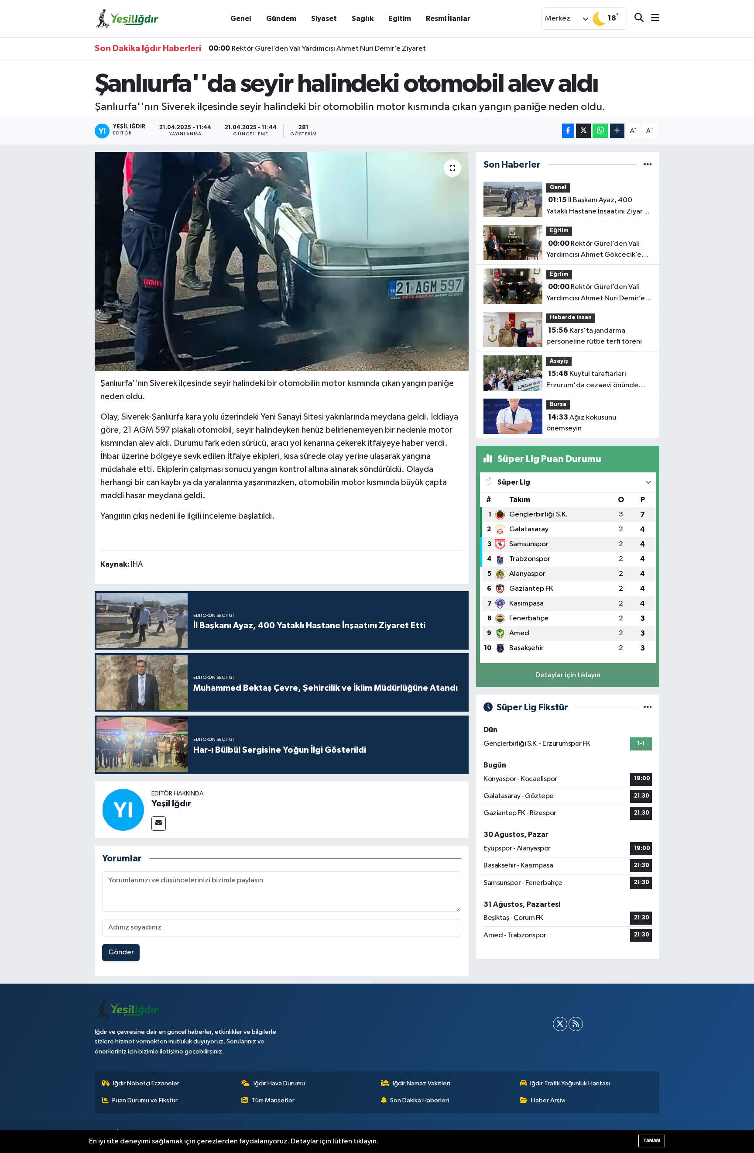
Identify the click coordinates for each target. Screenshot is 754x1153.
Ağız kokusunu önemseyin (581, 423)
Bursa (558, 404)
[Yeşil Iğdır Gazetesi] (127, 18)
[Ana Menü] (651, 18)
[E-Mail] (158, 823)
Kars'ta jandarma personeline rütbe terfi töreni (594, 336)
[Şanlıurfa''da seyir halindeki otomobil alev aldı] (282, 261)
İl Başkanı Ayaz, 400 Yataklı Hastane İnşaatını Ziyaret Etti (598, 206)
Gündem (281, 18)
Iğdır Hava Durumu (279, 1083)
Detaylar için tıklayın (567, 675)
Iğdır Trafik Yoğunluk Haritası (570, 1083)
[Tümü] (648, 165)
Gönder (121, 952)
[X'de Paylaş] (583, 131)
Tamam (651, 1140)
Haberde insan (571, 317)
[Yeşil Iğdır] (123, 809)
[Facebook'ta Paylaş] (568, 131)
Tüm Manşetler (273, 1100)
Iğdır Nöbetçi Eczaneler (146, 1083)
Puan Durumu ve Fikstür (145, 1100)
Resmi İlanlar (448, 18)
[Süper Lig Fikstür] (648, 707)
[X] (560, 1024)
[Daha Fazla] (617, 131)
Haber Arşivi (548, 1100)
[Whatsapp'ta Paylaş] (600, 131)
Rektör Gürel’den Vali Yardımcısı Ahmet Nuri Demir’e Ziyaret (317, 48)
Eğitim (399, 18)
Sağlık (363, 18)
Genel (240, 18)
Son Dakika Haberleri (419, 1100)
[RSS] (576, 1024)
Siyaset (324, 18)
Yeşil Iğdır (171, 803)
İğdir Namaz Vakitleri (421, 1083)
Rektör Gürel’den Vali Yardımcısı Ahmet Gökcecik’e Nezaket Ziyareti (593, 250)
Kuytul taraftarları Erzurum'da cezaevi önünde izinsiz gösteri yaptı (592, 380)
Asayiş (559, 361)
